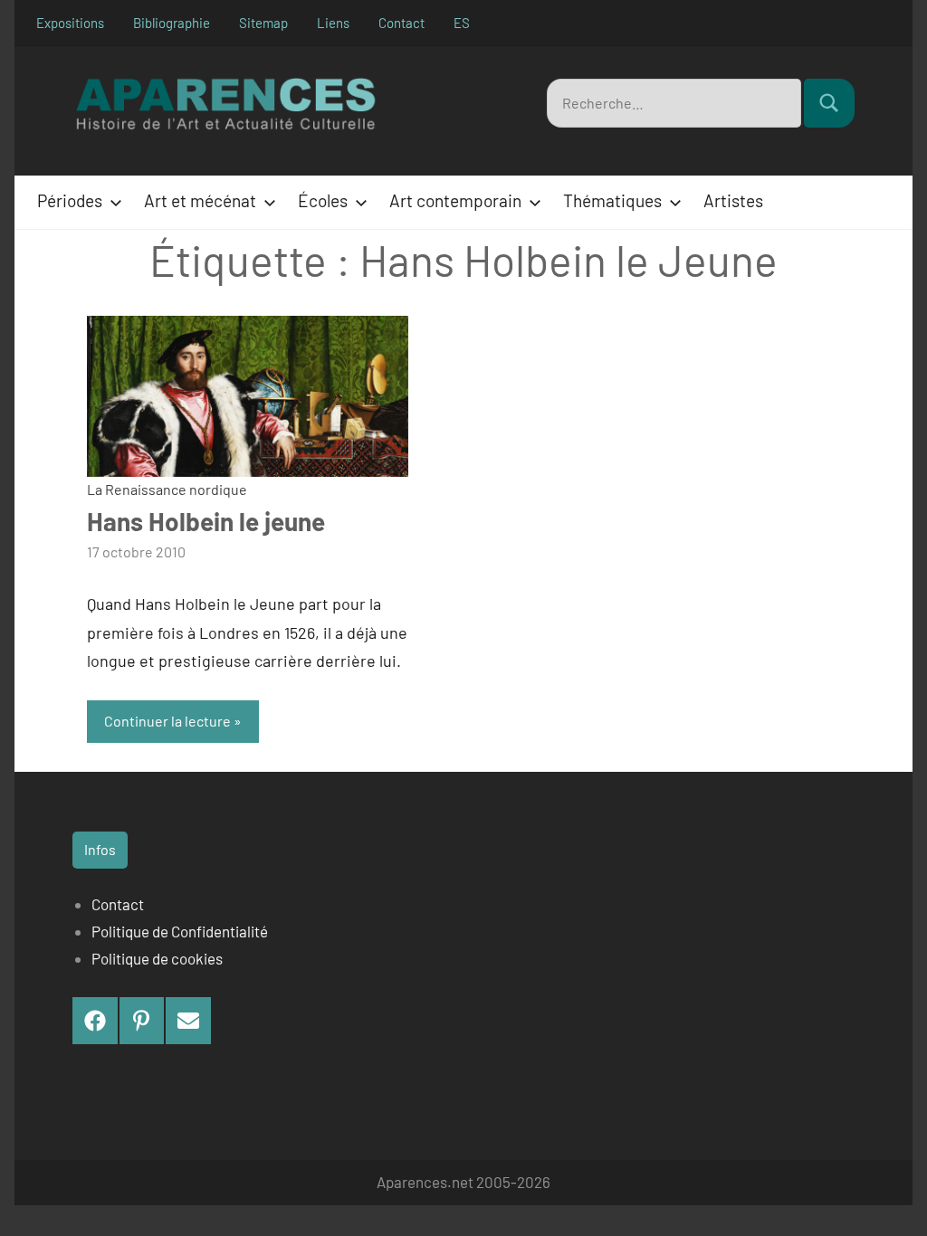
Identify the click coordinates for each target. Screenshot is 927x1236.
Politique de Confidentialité (179, 931)
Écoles (323, 200)
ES (462, 22)
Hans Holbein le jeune (206, 521)
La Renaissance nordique (167, 489)
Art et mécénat (200, 200)
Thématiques (612, 200)
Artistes (733, 200)
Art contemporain (455, 200)
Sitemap (263, 22)
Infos (100, 849)
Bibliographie (171, 22)
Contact (401, 22)
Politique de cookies (157, 958)
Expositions (70, 22)
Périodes (69, 200)
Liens (333, 22)
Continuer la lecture (167, 720)
